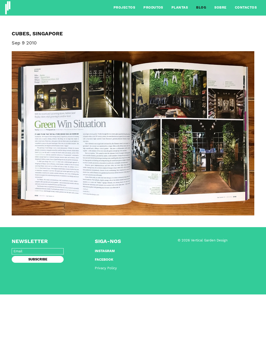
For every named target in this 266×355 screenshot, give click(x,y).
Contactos (246, 7)
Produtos (153, 7)
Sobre (220, 7)
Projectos (124, 7)
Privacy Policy (106, 268)
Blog (201, 7)
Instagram (105, 251)
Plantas (179, 7)
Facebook (104, 259)
